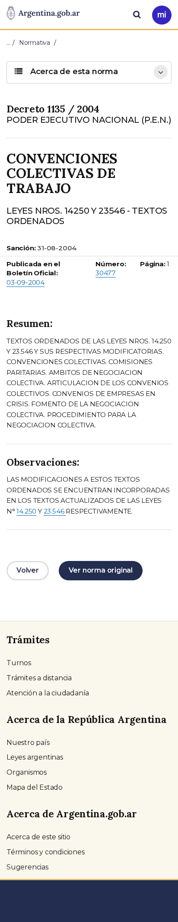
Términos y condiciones (45, 852)
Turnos (18, 663)
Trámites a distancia (39, 678)
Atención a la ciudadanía (47, 693)
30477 (105, 273)
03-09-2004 (25, 282)
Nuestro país (28, 742)
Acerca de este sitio (38, 837)
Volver (27, 570)
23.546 (55, 511)
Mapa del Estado (34, 787)
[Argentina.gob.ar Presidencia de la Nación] (43, 14)
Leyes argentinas (34, 757)
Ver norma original (101, 570)
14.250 (26, 511)
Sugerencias (27, 867)
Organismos (26, 772)
